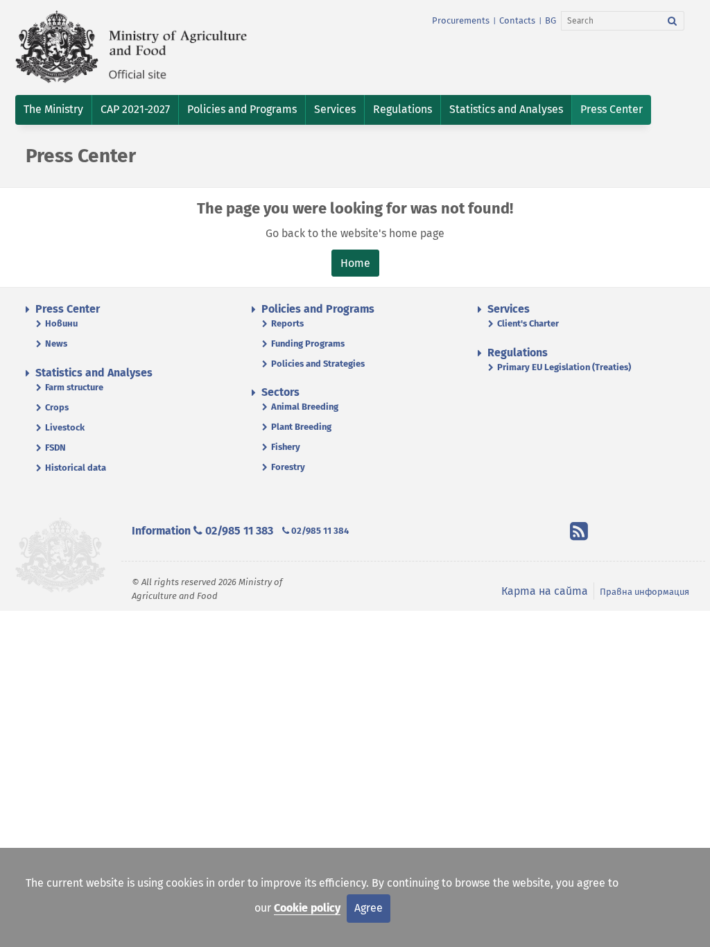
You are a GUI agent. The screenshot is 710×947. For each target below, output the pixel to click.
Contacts (517, 20)
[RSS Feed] (578, 533)
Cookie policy (307, 907)
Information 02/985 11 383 (202, 530)
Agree (368, 907)
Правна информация (644, 592)
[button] (53, 110)
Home (355, 263)
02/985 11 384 (319, 530)
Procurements (461, 20)
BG (550, 20)
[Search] (672, 21)
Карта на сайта (544, 591)
